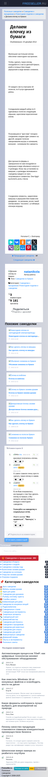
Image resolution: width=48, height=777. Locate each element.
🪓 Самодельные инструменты (13, 612)
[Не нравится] (15, 461)
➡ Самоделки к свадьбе (10, 564)
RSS (31, 768)
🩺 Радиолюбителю (8, 607)
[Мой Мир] (22, 247)
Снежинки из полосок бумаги (21, 438)
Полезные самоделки (13, 11)
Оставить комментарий (17, 540)
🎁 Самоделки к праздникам (11, 625)
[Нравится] (20, 461)
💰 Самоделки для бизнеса (11, 622)
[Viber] (11, 247)
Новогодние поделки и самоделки (30, 14)
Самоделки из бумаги (24, 279)
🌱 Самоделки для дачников (12, 594)
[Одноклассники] (22, 242)
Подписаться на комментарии (22, 534)
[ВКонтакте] (17, 242)
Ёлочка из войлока (16, 379)
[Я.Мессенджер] (11, 242)
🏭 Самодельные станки (10, 609)
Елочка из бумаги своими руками (22, 393)
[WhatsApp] (17, 247)
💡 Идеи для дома (7, 592)
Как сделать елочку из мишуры (22, 350)
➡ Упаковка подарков (9, 577)
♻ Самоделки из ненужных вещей (14, 604)
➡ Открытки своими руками (11, 575)
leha (20, 454)
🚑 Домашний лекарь (9, 637)
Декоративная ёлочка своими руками (24, 409)
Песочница (41, 768)
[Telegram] (28, 242)
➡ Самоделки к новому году (11, 567)
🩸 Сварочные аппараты (10, 614)
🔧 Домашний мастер (9, 619)
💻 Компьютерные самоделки (12, 635)
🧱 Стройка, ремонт (8, 599)
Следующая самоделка (23, 260)
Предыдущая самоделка (24, 256)
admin (15, 467)
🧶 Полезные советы (9, 642)
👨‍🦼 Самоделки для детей (10, 632)
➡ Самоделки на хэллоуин (11, 572)
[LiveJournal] (34, 247)
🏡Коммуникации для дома (11, 602)
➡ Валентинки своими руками (12, 569)
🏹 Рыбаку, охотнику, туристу (12, 597)
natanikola (32, 271)
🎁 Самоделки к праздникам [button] (19, 558)
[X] (34, 242)
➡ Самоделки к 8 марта (9, 562)
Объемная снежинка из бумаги (21, 364)
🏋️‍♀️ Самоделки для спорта (11, 630)
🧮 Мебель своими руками (11, 589)
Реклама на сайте (21, 768)
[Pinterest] (28, 247)
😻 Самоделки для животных (12, 627)
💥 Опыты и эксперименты (11, 640)
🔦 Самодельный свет (9, 617)
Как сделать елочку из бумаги (21, 424)
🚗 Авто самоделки (8, 587)
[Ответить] (33, 454)
